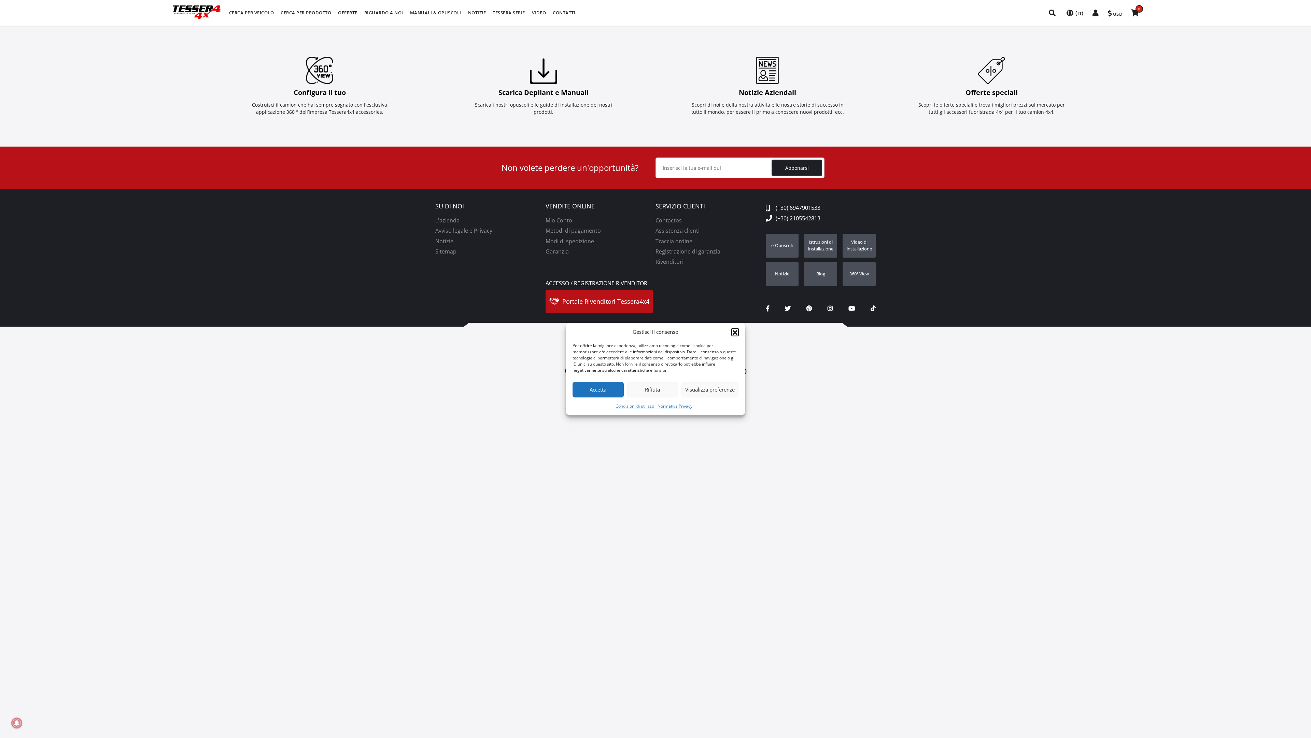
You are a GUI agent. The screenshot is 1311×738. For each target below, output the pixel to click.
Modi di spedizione (570, 241)
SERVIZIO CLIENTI (680, 206)
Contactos (669, 220)
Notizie (444, 241)
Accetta (598, 389)
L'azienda (447, 220)
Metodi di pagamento (573, 230)
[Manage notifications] (16, 723)
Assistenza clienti (678, 230)
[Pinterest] (809, 308)
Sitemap (445, 251)
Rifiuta (652, 389)
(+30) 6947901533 (798, 207)
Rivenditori (669, 261)
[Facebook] (768, 308)
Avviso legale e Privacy (463, 230)
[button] (735, 332)
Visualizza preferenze (710, 389)
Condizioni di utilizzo (635, 406)
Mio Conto (559, 220)
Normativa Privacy (675, 406)
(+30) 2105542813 (798, 218)
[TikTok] (873, 308)
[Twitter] (788, 308)
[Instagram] (830, 308)
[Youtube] (851, 308)
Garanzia (557, 251)
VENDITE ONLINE (570, 206)
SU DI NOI (449, 206)
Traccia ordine (674, 241)
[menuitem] (252, 13)
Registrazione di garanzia (688, 251)
